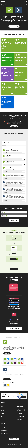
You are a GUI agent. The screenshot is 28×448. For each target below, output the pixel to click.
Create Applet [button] (14, 220)
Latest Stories (3, 421)
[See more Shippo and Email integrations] (13, 359)
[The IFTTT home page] (3, 2)
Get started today (14, 26)
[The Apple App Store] (11, 439)
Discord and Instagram (20, 406)
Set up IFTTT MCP (14, 126)
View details (5, 152)
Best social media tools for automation (6, 436)
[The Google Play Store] (16, 439)
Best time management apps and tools (6, 426)
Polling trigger (8, 175)
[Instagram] (12, 444)
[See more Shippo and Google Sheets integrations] (21, 359)
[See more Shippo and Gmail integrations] (6, 362)
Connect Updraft (7, 379)
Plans (1, 416)
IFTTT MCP (2, 410)
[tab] (4, 143)
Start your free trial (14, 328)
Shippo (4, 17)
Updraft (13, 17)
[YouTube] (14, 444)
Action (8, 150)
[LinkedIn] (10, 444)
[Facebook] (8, 444)
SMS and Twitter (19, 413)
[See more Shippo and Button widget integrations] (21, 362)
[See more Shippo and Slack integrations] (13, 362)
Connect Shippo (7, 353)
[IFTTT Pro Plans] (11, 149)
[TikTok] (18, 444)
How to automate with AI (4, 423)
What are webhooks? (4, 430)
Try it (23, 152)
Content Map (2, 413)
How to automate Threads (4, 433)
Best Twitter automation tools (5, 424)
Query (7, 156)
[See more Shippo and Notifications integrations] (6, 359)
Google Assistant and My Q (21, 410)
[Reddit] (20, 444)
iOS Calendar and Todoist (20, 416)
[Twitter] (16, 444)
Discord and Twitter (20, 419)
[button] (26, 1)
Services (2, 406)
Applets (2, 409)
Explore (2, 404)
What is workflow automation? (5, 427)
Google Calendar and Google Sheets (22, 409)
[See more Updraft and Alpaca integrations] (6, 385)
